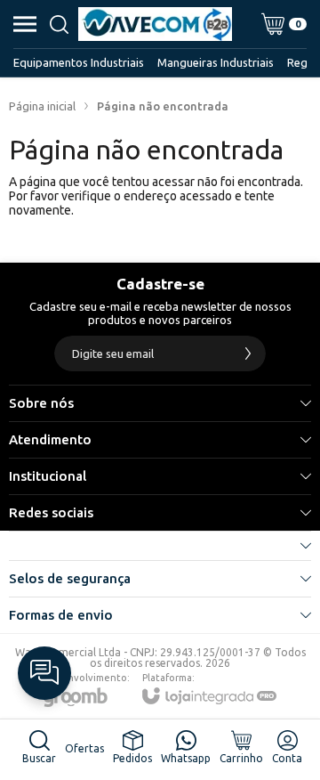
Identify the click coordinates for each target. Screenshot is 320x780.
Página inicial (42, 106)
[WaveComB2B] (155, 24)
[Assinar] (248, 353)
